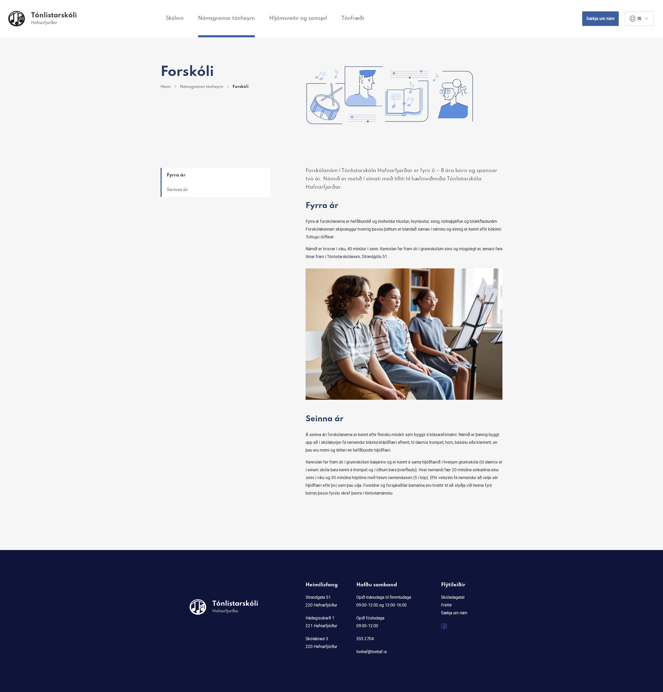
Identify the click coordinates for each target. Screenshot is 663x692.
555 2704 (365, 638)
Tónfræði (352, 18)
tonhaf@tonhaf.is (371, 651)
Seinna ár (177, 190)
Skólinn (175, 18)
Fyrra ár (176, 175)
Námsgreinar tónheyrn (226, 18)
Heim (166, 87)
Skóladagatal (452, 597)
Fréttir (446, 605)
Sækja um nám (600, 18)
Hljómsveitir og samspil (298, 18)
